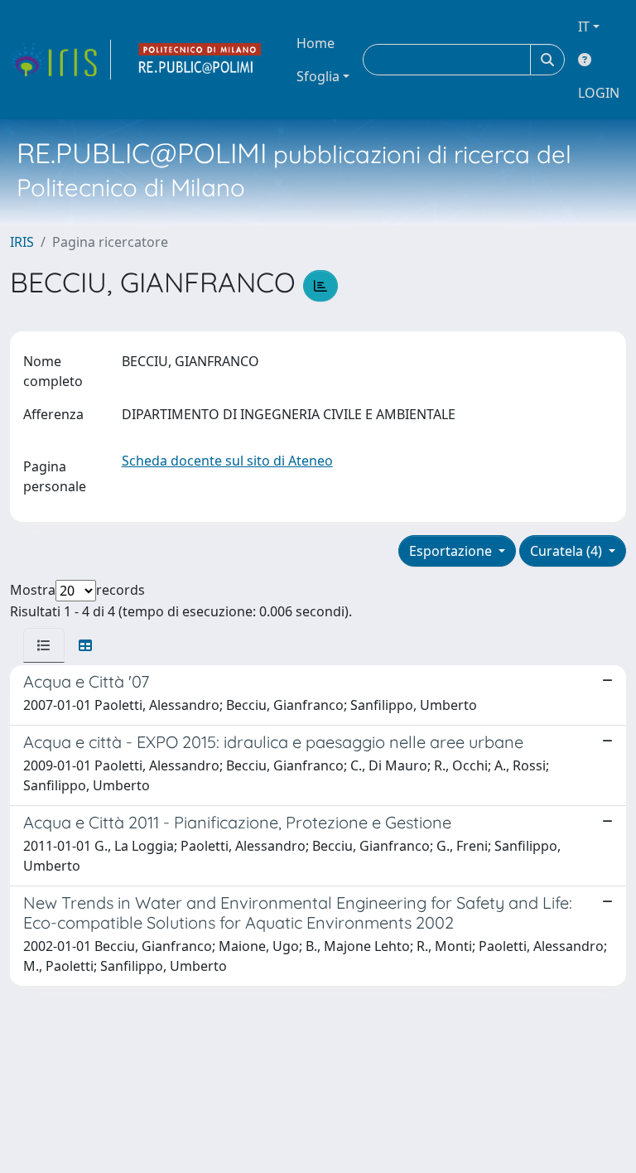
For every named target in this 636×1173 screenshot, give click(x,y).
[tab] (44, 645)
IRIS (22, 242)
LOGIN (598, 93)
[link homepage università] (200, 60)
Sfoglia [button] (318, 76)
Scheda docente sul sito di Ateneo (227, 460)
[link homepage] (60, 60)
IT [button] (584, 26)
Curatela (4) (567, 551)
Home (315, 43)
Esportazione (452, 551)
